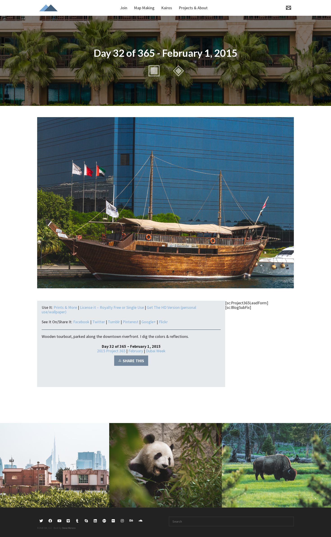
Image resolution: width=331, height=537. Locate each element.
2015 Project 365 (111, 350)
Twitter (98, 321)
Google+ (148, 321)
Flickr (163, 321)
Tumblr (114, 321)
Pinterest (130, 321)
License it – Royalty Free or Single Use (112, 307)
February (135, 350)
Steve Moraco (68, 528)
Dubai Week (156, 350)
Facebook (81, 321)
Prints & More (65, 307)
